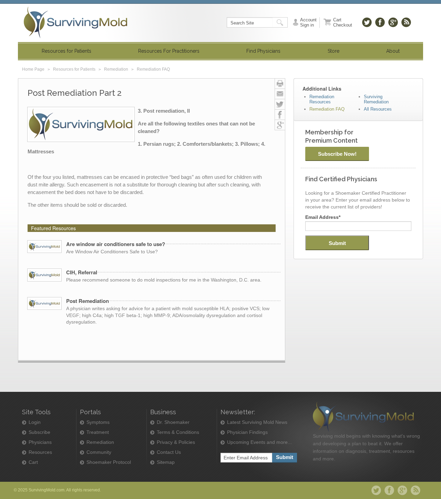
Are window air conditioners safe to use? (115, 244)
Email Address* (322, 217)
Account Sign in (308, 22)
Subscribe (39, 432)
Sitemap (166, 462)
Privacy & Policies (176, 442)
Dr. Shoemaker (173, 422)
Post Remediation (87, 301)
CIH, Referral (81, 272)
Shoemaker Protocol (108, 462)
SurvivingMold (75, 22)
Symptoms (98, 422)
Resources (40, 452)
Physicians (40, 442)
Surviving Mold (363, 416)
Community (98, 452)
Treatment (97, 432)
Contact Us (169, 452)
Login (35, 422)
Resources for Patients (74, 69)
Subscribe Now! (337, 154)
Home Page (33, 69)
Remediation (116, 69)
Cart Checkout (342, 22)
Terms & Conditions (178, 432)
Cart (33, 462)
